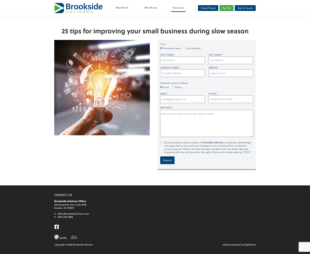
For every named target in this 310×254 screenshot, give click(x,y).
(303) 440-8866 (65, 217)
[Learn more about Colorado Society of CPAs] (74, 237)
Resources (178, 7)
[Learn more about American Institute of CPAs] (60, 237)
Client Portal (208, 8)
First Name (166, 54)
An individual (193, 48)
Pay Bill (226, 8)
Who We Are (151, 7)
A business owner (171, 48)
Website (213, 67)
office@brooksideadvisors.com (73, 213)
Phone (177, 87)
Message (165, 107)
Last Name (215, 54)
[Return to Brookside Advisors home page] (78, 8)
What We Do (122, 7)
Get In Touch (245, 8)
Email (166, 87)
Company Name (169, 67)
